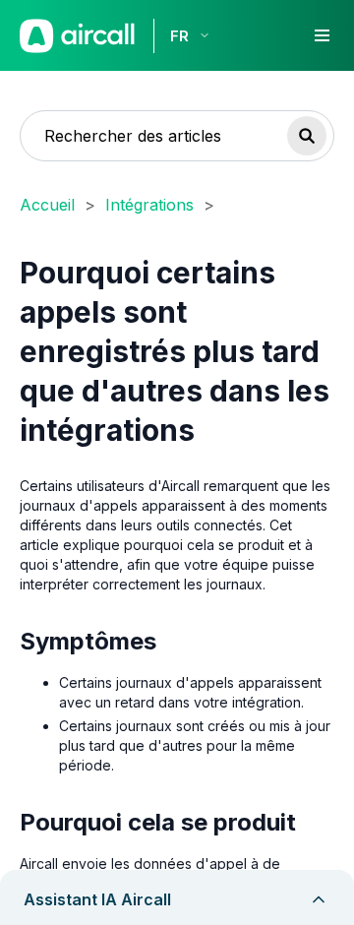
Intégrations (149, 205)
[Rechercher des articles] (306, 135)
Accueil (47, 205)
